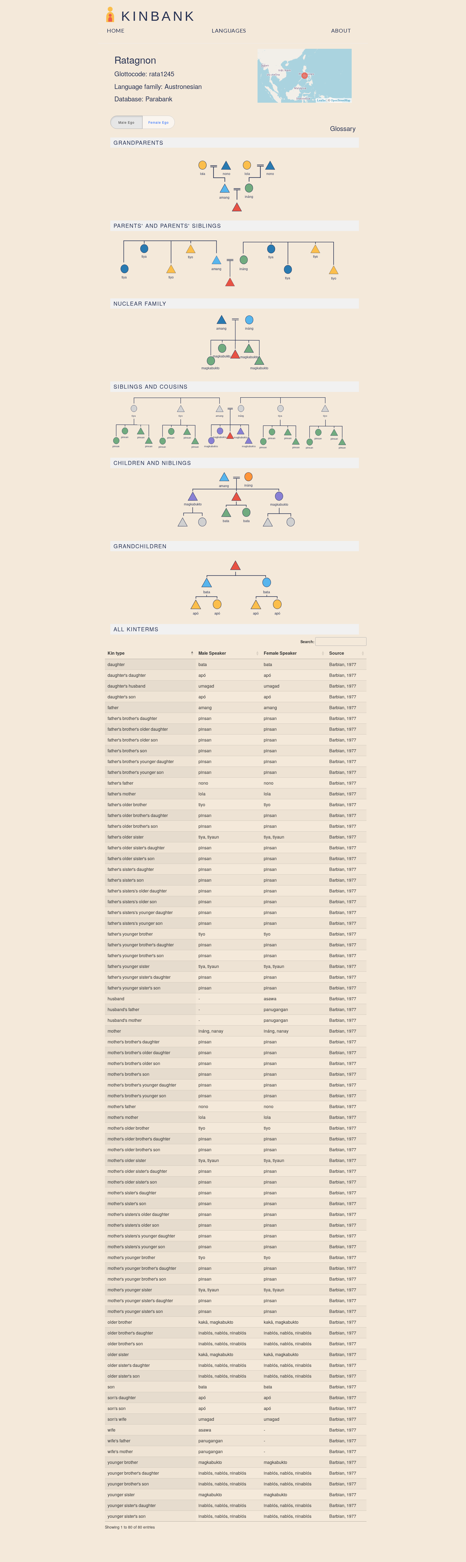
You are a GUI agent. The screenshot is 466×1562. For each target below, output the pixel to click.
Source (336, 653)
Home (116, 30)
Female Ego (158, 122)
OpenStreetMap (340, 100)
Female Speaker (280, 653)
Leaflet (321, 100)
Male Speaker (212, 653)
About (341, 30)
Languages (229, 30)
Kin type (116, 653)
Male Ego (126, 122)
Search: (307, 641)
